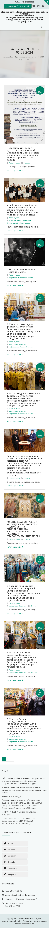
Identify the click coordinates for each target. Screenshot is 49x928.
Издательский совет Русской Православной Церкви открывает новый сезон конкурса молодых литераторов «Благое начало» (23, 153)
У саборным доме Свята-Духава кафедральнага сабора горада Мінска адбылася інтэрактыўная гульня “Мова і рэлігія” (22, 210)
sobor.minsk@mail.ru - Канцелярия (20, 895)
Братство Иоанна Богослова (20, 220)
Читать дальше (14, 170)
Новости (27, 163)
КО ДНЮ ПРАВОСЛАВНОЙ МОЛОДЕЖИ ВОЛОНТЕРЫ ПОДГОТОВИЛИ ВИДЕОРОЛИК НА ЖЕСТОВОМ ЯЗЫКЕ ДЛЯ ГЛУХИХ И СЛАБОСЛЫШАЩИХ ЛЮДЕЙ (24, 529)
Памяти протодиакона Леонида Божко (21, 270)
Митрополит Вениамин (18, 344)
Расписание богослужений (17, 6)
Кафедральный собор (15, 223)
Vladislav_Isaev (14, 163)
